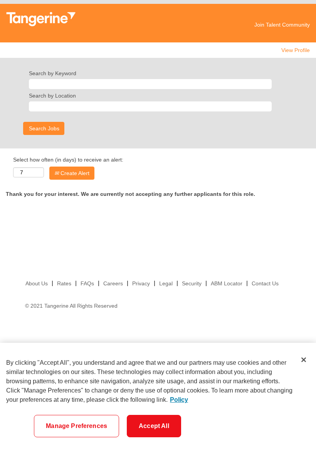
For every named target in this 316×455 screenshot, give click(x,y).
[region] (158, 399)
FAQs (87, 283)
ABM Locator (226, 283)
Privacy (141, 283)
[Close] (303, 359)
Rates (64, 283)
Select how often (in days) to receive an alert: (68, 160)
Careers (113, 283)
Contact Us (265, 283)
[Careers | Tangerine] (41, 19)
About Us (36, 283)
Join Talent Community (282, 25)
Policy (179, 399)
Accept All (154, 426)
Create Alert (74, 173)
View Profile (295, 50)
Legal (166, 283)
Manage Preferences (76, 426)
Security (192, 283)
